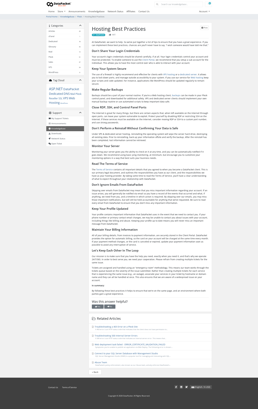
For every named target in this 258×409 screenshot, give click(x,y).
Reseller (53, 98)
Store (61, 11)
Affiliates (130, 11)
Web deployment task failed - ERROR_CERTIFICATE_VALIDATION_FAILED (133, 345)
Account (203, 11)
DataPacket (71, 89)
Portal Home (51, 16)
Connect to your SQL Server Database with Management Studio (132, 354)
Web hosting (197, 77)
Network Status (115, 11)
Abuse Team (132, 363)
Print (205, 27)
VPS (65, 98)
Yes (98, 306)
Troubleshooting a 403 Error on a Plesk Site (131, 327)
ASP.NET (56, 88)
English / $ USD (202, 387)
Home (51, 11)
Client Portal (148, 59)
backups (176, 95)
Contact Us (143, 11)
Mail (72, 94)
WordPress (64, 103)
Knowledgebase (96, 11)
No (110, 306)
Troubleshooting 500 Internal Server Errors (130, 336)
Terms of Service (104, 169)
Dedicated (56, 94)
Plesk (79, 16)
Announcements (77, 11)
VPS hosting (169, 74)
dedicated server (188, 74)
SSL (60, 98)
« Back (95, 372)
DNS (67, 94)
